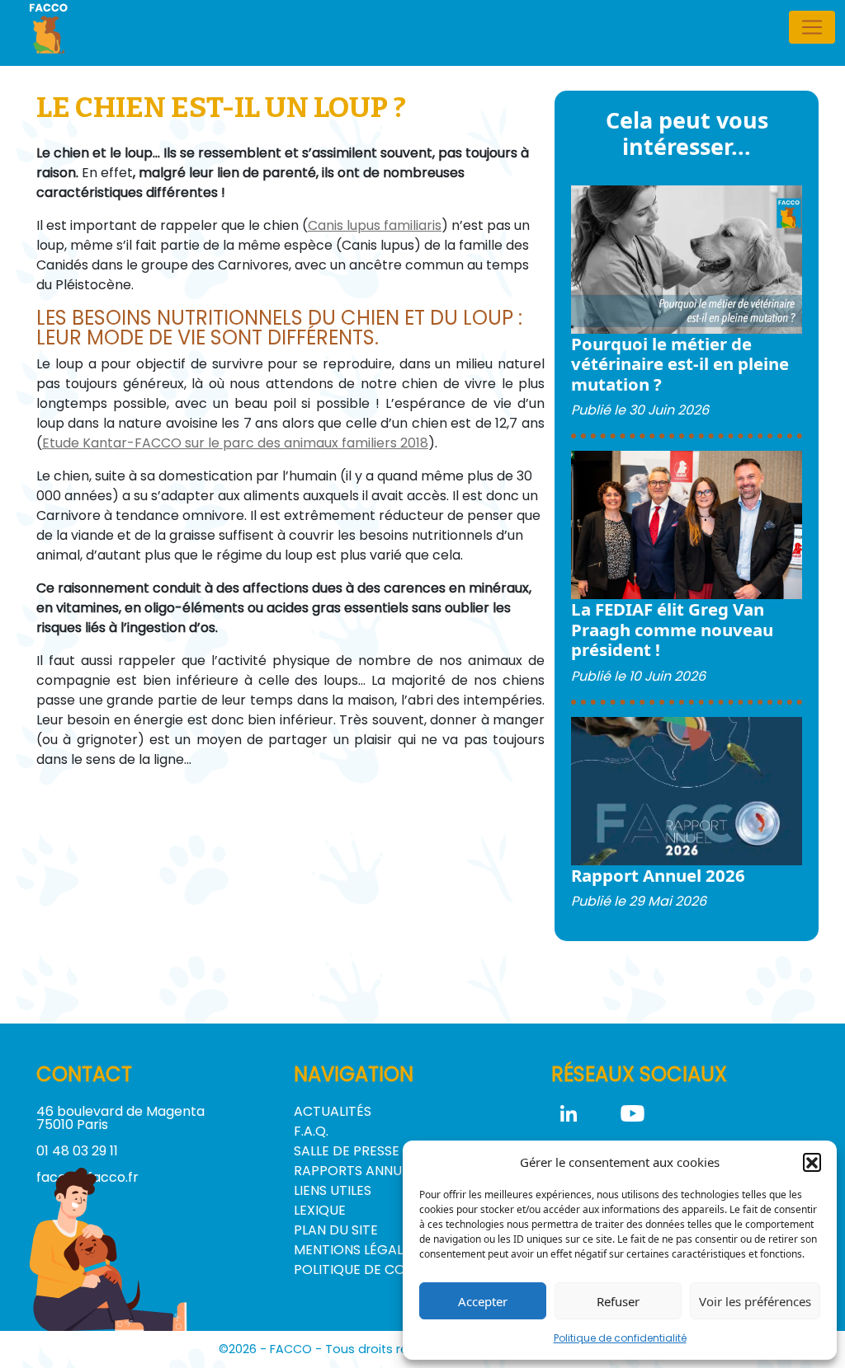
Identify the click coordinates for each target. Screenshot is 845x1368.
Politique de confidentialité (620, 1338)
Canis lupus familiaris (374, 225)
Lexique (320, 1210)
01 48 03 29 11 (77, 1150)
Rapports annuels (358, 1170)
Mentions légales (356, 1249)
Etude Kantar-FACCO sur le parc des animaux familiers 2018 (235, 442)
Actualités (332, 1111)
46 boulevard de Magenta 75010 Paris (120, 1118)
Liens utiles (332, 1190)
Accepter (482, 1301)
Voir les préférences (755, 1301)
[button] (812, 1162)
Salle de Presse (346, 1150)
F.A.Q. (311, 1131)
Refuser (618, 1301)
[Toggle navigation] (812, 27)
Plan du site (336, 1229)
